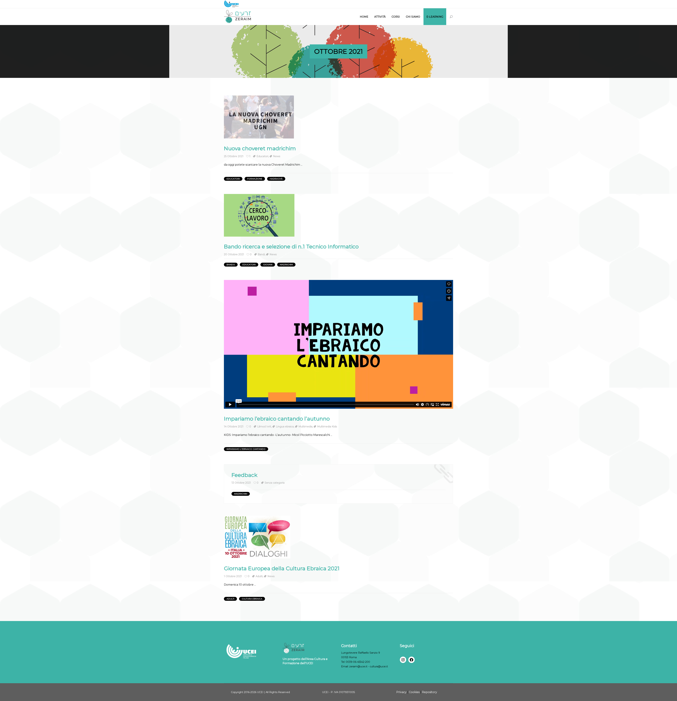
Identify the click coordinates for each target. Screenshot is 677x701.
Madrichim (286, 264)
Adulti (259, 576)
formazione (254, 178)
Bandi (261, 254)
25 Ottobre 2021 (233, 156)
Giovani (267, 264)
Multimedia (305, 426)
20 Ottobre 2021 (234, 254)
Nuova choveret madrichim (260, 148)
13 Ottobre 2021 (241, 482)
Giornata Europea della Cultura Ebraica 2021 (282, 568)
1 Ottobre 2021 (233, 576)
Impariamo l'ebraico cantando (246, 449)
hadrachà (276, 178)
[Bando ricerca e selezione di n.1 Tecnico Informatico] (259, 215)
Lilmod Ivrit (264, 426)
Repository (429, 692)
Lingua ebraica (285, 426)
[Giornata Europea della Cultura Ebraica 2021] (257, 537)
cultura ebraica (252, 598)
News (276, 156)
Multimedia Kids (327, 426)
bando (231, 264)
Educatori (262, 156)
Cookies (414, 692)
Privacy (401, 692)
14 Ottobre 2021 (233, 426)
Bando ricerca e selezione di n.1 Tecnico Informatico (291, 246)
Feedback (244, 475)
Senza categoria (275, 482)
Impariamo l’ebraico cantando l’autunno (277, 418)
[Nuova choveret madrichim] (259, 116)
